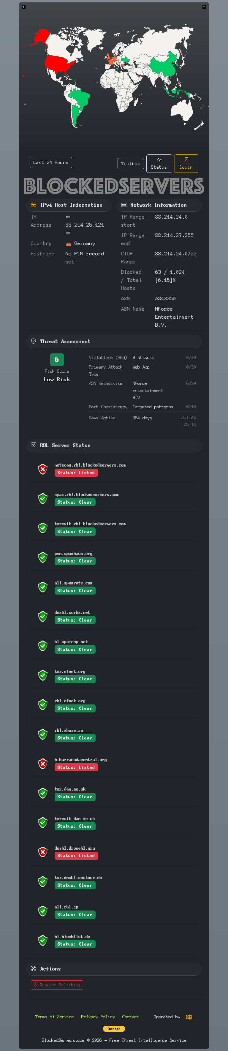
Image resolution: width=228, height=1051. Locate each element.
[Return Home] (114, 186)
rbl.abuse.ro (69, 730)
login (186, 167)
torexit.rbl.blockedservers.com (90, 523)
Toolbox (130, 163)
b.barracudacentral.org (81, 759)
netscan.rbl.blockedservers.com (90, 464)
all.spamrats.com (74, 582)
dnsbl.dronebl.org (75, 848)
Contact (130, 1016)
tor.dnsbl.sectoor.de (78, 877)
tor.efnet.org (70, 671)
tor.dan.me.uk (70, 788)
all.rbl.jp (66, 906)
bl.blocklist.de (72, 936)
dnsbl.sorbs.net (72, 612)
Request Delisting (59, 985)
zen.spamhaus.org (74, 553)
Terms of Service (54, 1016)
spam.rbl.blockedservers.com (87, 494)
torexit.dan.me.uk (75, 818)
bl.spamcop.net (71, 641)
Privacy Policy (98, 1016)
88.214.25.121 (85, 225)
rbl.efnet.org (70, 700)
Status (159, 167)
